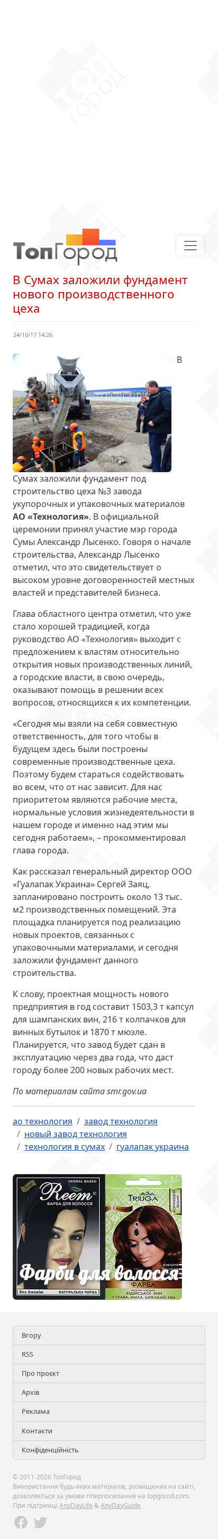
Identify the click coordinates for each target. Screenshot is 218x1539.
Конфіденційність (50, 1449)
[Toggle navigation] (190, 245)
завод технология (121, 1121)
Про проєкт (40, 1373)
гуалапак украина (152, 1146)
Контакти (37, 1430)
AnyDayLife (76, 1505)
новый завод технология (75, 1134)
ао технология (42, 1121)
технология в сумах (64, 1146)
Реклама (36, 1411)
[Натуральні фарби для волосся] (97, 1236)
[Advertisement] (109, 109)
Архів (30, 1392)
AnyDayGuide (121, 1505)
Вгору (31, 1335)
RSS (27, 1354)
